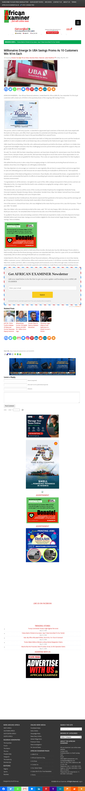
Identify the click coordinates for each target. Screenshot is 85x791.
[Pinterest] (32, 89)
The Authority (8, 759)
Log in (80, 781)
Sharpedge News (35, 733)
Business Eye (7, 762)
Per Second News (36, 747)
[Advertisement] (37, 345)
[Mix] (49, 89)
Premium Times (35, 742)
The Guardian (8, 743)
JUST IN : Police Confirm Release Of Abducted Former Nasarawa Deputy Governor (9, 327)
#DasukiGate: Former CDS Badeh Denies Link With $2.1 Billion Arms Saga (21, 327)
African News (25, 58)
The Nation (7, 748)
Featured (41, 58)
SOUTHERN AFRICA (9, 731)
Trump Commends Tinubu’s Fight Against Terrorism (43, 628)
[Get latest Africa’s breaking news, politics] (14, 16)
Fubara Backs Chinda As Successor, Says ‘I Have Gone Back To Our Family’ (38, 42)
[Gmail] (19, 89)
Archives (48, 2)
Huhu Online (34, 731)
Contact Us (57, 2)
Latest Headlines (49, 58)
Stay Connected (28, 5)
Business (6, 774)
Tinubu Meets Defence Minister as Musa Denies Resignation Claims (43, 642)
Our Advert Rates (36, 2)
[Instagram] (28, 89)
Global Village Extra (36, 739)
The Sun (6, 751)
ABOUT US (66, 2)
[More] (53, 89)
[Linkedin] (36, 89)
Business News (34, 58)
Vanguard (6, 757)
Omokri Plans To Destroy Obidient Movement (33, 325)
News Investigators (36, 744)
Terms (74, 2)
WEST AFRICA (7, 728)
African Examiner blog (10, 5)
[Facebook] (6, 89)
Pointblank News (35, 728)
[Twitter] (10, 89)
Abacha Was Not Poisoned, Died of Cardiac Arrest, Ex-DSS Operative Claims (43, 646)
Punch (5, 746)
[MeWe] (45, 89)
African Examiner (61, 781)
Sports (5, 771)
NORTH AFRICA (8, 736)
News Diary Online (36, 736)
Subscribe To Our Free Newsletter (15, 2)
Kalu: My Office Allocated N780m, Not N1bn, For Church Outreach (43, 637)
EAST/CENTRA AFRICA (10, 733)
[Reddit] (40, 89)
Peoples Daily (7, 754)
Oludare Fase (15, 58)
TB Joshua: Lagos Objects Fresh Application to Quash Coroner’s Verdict (45, 327)
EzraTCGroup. (15, 781)
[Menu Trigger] (78, 22)
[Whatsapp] (15, 89)
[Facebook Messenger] (23, 89)
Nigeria (6, 769)
